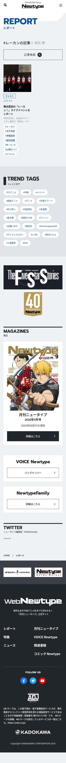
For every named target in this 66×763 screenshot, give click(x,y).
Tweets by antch (7, 538)
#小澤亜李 (11, 242)
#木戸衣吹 (10, 131)
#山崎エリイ (11, 149)
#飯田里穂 (10, 140)
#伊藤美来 (10, 135)
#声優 (26, 192)
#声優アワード (46, 200)
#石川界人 (11, 209)
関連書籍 (40, 645)
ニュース (10, 645)
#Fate (25, 242)
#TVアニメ (11, 192)
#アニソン (44, 217)
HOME (7, 555)
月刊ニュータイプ (46, 628)
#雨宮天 (28, 226)
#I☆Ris (34, 234)
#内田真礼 (27, 209)
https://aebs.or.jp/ (17, 722)
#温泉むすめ (26, 217)
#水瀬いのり (12, 226)
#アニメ (28, 200)
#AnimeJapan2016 (48, 226)
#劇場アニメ (12, 200)
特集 (7, 637)
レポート (10, 628)
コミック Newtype (47, 653)
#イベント (10, 154)
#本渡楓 (43, 209)
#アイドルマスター (15, 234)
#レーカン (10, 126)
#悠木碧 (10, 217)
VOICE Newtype (45, 637)
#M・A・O (10, 144)
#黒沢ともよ (50, 234)
